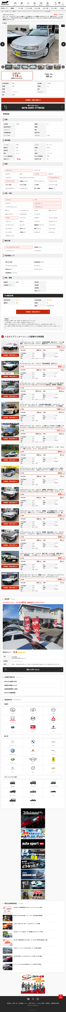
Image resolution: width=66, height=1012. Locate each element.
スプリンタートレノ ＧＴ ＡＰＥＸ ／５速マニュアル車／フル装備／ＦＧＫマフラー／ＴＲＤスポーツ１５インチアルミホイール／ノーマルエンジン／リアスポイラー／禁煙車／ (42, 426)
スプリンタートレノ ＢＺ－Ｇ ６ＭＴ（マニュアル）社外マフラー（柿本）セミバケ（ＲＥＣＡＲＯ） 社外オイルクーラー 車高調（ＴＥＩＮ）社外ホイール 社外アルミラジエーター (42, 469)
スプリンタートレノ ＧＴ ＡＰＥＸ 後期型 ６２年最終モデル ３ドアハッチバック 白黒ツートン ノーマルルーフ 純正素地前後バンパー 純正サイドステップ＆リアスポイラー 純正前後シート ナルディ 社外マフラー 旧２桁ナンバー (42, 511)
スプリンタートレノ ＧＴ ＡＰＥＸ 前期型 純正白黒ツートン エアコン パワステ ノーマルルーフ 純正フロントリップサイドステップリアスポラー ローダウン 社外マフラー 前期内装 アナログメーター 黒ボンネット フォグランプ (42, 532)
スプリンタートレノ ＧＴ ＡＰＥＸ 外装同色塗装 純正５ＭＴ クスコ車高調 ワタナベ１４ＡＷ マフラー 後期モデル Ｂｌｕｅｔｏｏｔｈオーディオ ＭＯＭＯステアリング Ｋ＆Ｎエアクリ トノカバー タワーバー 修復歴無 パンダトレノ (42, 342)
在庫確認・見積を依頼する (33, 100)
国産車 (12, 8)
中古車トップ (4, 8)
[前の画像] (2, 44)
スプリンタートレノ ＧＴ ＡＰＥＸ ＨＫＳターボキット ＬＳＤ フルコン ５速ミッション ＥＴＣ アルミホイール (42, 447)
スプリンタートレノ (26, 11)
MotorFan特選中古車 (10, 681)
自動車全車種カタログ (10, 685)
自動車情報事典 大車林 (11, 689)
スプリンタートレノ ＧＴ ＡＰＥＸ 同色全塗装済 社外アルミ (39, 363)
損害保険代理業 (55, 1003)
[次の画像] (63, 44)
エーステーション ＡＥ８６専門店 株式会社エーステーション (24, 602)
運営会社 (9, 1003)
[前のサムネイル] (2, 67)
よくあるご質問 (40, 1003)
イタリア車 (45, 8)
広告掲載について (22, 1003)
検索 (55, 4)
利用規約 (47, 1003)
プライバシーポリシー (33, 1005)
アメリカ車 (29, 8)
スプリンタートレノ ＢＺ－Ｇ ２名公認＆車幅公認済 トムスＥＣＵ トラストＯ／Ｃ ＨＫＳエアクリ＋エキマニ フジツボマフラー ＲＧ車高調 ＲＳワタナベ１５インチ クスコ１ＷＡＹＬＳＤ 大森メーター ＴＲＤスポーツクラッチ (42, 405)
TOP (2, 11)
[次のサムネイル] (63, 67)
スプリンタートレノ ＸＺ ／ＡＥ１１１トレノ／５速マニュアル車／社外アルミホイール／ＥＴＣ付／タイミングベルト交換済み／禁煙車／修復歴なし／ (42, 384)
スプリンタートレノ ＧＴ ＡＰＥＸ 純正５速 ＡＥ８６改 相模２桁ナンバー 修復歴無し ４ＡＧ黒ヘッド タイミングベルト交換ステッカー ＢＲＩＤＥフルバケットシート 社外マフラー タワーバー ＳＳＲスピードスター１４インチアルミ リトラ (42, 554)
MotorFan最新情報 (9, 692)
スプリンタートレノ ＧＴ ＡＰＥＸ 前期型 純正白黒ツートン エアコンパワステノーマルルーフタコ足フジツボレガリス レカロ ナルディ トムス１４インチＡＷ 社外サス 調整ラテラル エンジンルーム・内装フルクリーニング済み (42, 490)
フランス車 (53, 8)
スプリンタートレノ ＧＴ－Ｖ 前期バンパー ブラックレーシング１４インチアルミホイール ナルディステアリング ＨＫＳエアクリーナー (42, 575)
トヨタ (18, 11)
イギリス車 (37, 8)
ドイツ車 (20, 8)
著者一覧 (15, 1003)
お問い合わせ (31, 1003)
